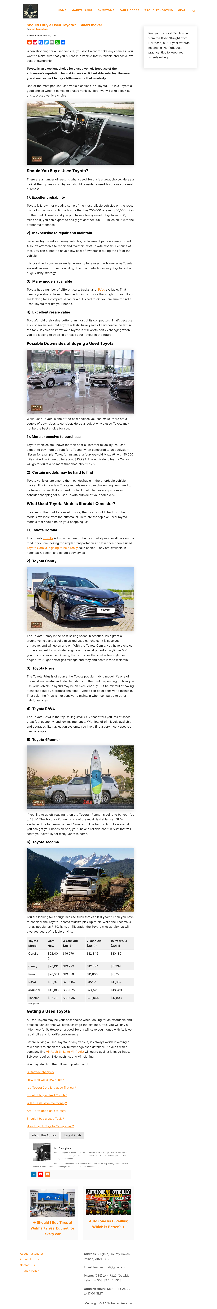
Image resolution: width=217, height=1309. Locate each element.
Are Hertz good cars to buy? (46, 1111)
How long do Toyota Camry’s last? (50, 1126)
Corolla (48, 538)
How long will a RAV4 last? (45, 1080)
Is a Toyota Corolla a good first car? (51, 1087)
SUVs (101, 289)
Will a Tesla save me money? (47, 1103)
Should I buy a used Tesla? (45, 1118)
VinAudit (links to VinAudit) (65, 1051)
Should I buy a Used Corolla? (47, 1095)
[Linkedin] (33, 1174)
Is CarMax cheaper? (40, 1072)
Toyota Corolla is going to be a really (52, 548)
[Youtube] (40, 1174)
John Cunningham (39, 29)
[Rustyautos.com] (37, 11)
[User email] (47, 1174)
